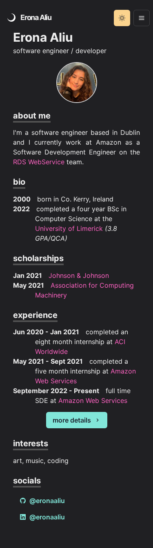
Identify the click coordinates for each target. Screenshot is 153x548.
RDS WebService (40, 162)
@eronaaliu (47, 501)
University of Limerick (70, 228)
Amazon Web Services (91, 400)
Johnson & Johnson (79, 275)
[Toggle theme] (122, 18)
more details (72, 420)
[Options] (141, 18)
